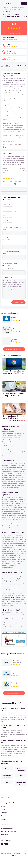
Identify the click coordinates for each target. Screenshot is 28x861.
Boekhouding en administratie (12, 9)
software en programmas (8, 732)
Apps (21, 775)
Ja (4, 239)
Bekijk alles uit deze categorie (14, 349)
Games (7, 768)
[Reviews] (7, 3)
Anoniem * (5, 237)
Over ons (3, 806)
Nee (9, 239)
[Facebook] (2, 843)
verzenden (4, 523)
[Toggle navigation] (24, 3)
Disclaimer (19, 853)
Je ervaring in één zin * (8, 269)
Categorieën (6, 7)
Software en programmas (17, 7)
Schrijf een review (22, 65)
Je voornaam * (6, 243)
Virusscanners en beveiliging (7, 776)
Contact (3, 809)
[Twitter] (5, 843)
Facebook (12, 597)
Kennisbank (4, 812)
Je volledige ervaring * (8, 277)
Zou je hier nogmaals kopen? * (10, 263)
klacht (16, 577)
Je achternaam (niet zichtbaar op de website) (11, 252)
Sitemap (3, 819)
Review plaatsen (18, 302)
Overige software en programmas (21, 783)
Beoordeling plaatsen (7, 828)
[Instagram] (7, 843)
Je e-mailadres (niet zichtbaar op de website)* (11, 228)
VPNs (7, 782)
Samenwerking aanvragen (8, 831)
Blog (2, 816)
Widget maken (5, 834)
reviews (16, 753)
